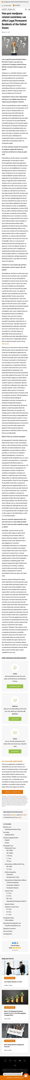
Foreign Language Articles (10, 837)
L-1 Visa (8, 858)
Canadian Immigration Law (12, 925)
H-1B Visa (9, 855)
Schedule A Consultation (15, 1077)
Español (7, 840)
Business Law (7, 827)
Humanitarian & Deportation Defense (15, 880)
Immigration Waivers (12, 888)
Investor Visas (9, 891)
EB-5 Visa (9, 898)
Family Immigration (10, 872)
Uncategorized (7, 934)
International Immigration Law (12, 923)
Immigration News (8, 918)
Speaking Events (9, 834)
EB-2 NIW (9, 866)
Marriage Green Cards (12, 877)
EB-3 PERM (9, 853)
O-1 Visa (9, 869)
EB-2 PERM (9, 850)
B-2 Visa (8, 912)
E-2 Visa (8, 896)
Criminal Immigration (12, 882)
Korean (7, 842)
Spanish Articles (9, 904)
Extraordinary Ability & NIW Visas (14, 864)
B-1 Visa (8, 909)
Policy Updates (9, 920)
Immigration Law (8, 845)
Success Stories (7, 931)
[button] (29, 9)
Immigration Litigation (12, 885)
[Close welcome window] (22, 1073)
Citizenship (9, 874)
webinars (13, 815)
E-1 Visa (8, 893)
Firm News (6, 832)
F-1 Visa (8, 914)
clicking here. (5, 344)
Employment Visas (10, 848)
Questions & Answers (9, 928)
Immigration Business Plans (13, 829)
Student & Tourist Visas (12, 907)
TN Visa (8, 861)
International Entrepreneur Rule (16, 901)
